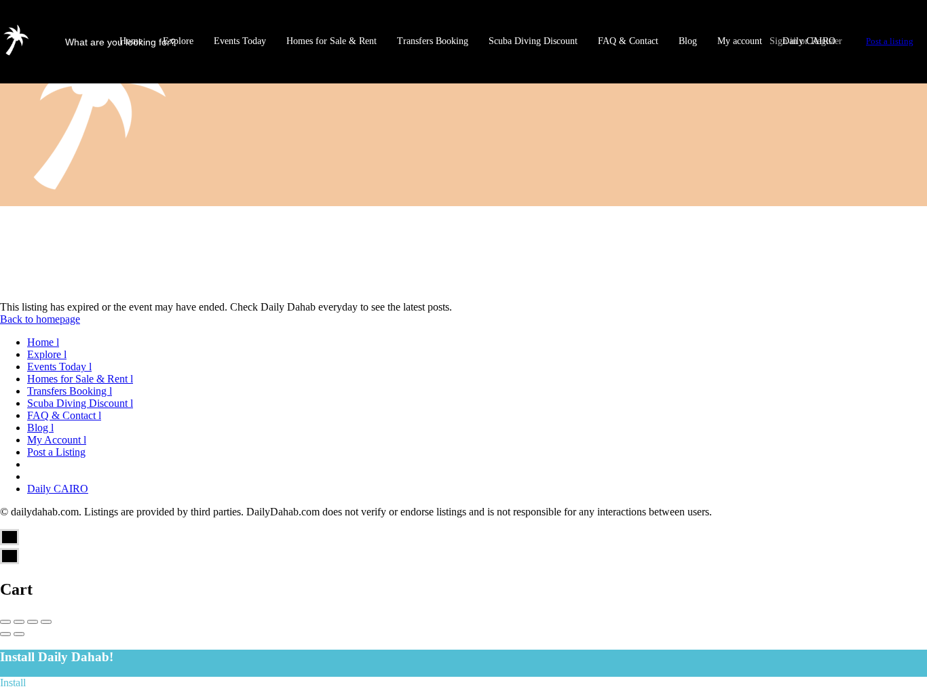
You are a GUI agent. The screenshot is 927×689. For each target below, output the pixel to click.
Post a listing (889, 41)
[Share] (19, 622)
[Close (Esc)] (5, 622)
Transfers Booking (432, 41)
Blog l (40, 427)
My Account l (56, 440)
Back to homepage (40, 319)
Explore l (47, 354)
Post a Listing (56, 452)
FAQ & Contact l (64, 415)
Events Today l (59, 366)
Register (826, 41)
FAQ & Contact (628, 41)
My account (739, 41)
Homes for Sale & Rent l (80, 379)
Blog (688, 41)
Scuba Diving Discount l (80, 403)
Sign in (783, 41)
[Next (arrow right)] (19, 634)
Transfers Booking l (69, 391)
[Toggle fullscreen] (32, 622)
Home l (43, 342)
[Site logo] (17, 54)
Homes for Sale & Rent (331, 41)
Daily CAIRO (57, 488)
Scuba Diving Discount (533, 41)
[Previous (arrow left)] (5, 634)
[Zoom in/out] (46, 622)
